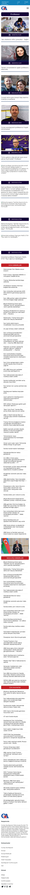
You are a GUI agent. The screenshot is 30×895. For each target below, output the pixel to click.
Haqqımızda (5, 878)
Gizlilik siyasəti (5, 881)
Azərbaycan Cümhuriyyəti (9, 862)
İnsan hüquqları (6, 859)
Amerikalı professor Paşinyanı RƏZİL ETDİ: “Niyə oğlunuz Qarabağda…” (13, 258)
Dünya (3, 850)
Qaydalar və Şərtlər (7, 884)
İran (2, 865)
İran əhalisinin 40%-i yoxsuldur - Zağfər (15, 39)
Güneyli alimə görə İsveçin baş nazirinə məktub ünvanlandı (14, 98)
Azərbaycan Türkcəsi (5, 2)
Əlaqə (3, 875)
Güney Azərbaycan (7, 847)
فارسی (18, 2)
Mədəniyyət (5, 856)
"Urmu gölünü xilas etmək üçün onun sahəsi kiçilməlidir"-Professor (14, 158)
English (26, 2)
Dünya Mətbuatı (6, 853)
